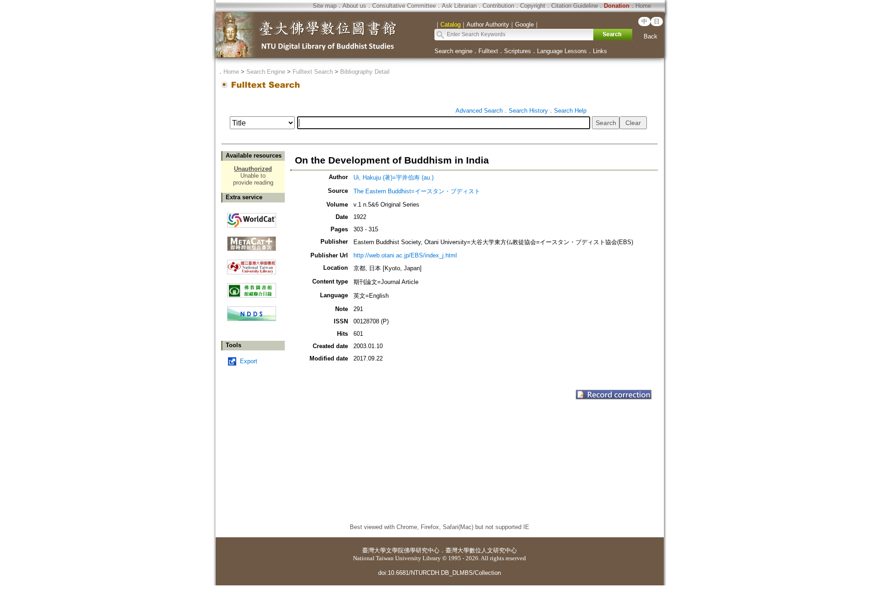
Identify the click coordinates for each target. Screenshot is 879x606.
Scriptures (517, 51)
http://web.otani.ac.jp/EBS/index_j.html (405, 255)
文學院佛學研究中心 (413, 550)
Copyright (532, 5)
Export (248, 361)
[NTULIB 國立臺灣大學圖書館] (251, 263)
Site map (324, 5)
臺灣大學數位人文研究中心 (481, 550)
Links (600, 51)
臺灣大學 (374, 550)
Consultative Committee (404, 5)
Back (650, 36)
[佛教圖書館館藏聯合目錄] (251, 287)
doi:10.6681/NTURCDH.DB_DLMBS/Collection (439, 572)
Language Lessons (562, 51)
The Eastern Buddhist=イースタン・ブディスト (416, 191)
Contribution (498, 5)
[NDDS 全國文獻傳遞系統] (251, 319)
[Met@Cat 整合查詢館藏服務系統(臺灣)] (251, 240)
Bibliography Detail (365, 71)
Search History (528, 110)
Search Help (570, 110)
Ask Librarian (459, 5)
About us (354, 5)
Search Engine (265, 71)
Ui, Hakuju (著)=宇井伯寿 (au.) (393, 177)
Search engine (453, 51)
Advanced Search (479, 110)
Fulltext (488, 51)
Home (643, 5)
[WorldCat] (251, 218)
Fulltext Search (313, 71)
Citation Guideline (574, 5)
